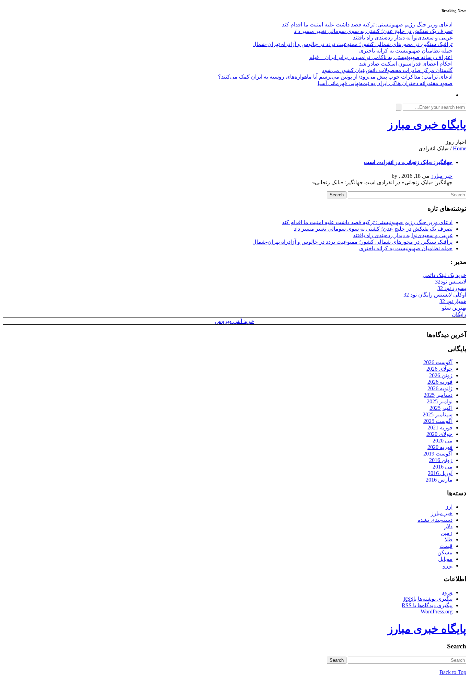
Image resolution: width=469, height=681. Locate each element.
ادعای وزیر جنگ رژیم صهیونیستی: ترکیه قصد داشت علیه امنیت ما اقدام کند (367, 24)
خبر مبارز (442, 176)
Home (459, 148)
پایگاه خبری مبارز (427, 124)
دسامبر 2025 (438, 395)
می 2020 (443, 440)
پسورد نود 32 (451, 288)
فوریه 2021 (440, 427)
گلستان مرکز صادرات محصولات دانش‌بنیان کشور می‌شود (387, 70)
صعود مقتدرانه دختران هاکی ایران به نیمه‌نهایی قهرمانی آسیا (385, 83)
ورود (447, 592)
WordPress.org (437, 611)
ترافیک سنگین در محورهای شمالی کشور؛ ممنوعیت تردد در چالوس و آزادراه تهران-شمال (352, 44)
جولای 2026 (439, 369)
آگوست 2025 (438, 421)
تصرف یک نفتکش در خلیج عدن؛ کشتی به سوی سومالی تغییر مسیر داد (373, 31)
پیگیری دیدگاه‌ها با (427, 605)
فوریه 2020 (440, 447)
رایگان (459, 314)
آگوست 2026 (438, 362)
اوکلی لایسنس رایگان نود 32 (434, 295)
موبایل (445, 559)
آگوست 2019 (438, 454)
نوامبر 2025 (440, 401)
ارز (449, 507)
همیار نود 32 (452, 301)
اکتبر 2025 (441, 408)
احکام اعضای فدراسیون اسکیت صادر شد (406, 64)
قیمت (446, 546)
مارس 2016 (439, 480)
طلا (449, 539)
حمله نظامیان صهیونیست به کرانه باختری (406, 51)
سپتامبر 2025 (438, 414)
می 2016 (443, 467)
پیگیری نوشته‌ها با (428, 599)
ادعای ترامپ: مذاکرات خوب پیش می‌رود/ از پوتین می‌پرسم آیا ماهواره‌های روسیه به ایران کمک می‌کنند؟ (335, 77)
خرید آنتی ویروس (234, 321)
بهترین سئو (454, 308)
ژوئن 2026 (441, 375)
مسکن (445, 552)
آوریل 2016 (440, 473)
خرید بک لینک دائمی (444, 275)
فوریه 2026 (440, 382)
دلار (448, 526)
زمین (447, 533)
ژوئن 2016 (441, 460)
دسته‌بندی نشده (435, 520)
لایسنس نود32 (450, 282)
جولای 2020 (439, 434)
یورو (448, 565)
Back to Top (452, 672)
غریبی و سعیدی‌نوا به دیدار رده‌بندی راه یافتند (403, 38)
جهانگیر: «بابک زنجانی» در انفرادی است (408, 162)
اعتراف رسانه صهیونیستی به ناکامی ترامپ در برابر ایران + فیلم (381, 57)
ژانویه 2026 (440, 388)
